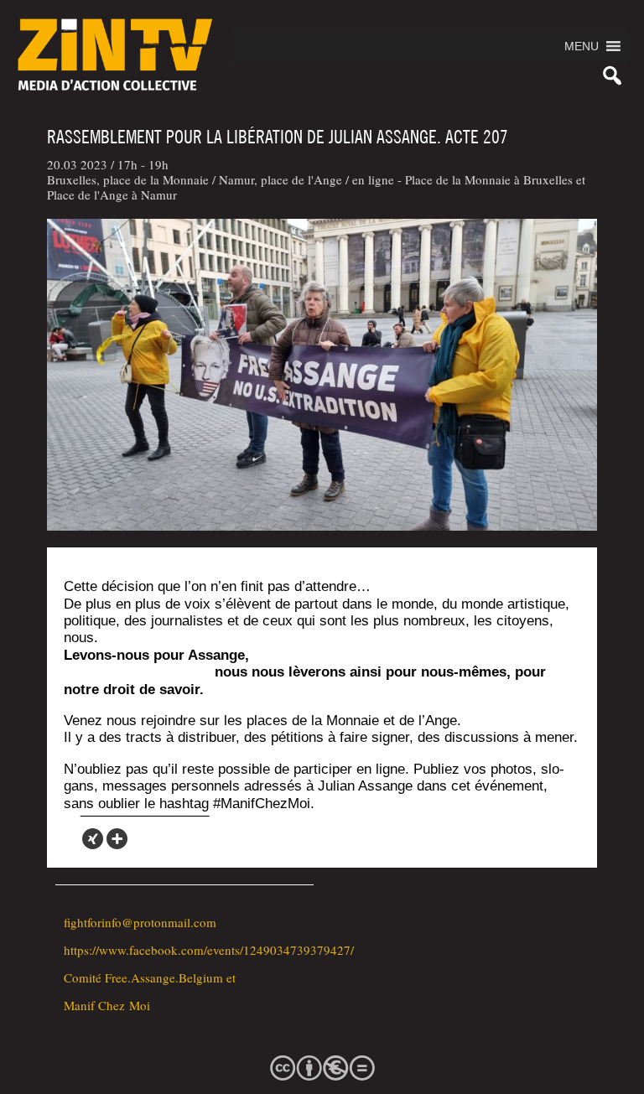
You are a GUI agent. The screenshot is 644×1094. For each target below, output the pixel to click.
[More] (116, 838)
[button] (581, 46)
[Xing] (92, 838)
